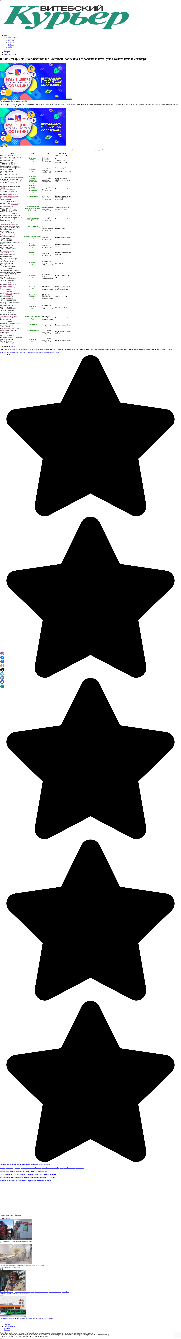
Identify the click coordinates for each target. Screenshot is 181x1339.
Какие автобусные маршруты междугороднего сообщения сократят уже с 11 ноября (27, 1318)
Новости (6, 35)
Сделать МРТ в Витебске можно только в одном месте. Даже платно (22, 1265)
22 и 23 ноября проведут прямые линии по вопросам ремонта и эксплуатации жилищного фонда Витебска (34, 1292)
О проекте (7, 51)
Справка (69, 99)
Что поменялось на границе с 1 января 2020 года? (16, 1241)
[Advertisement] (56, 1199)
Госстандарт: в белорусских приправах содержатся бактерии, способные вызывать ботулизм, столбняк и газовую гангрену (42, 1168)
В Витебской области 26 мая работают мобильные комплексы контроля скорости (28, 1174)
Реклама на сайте (9, 1326)
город (17, 352)
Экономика (11, 39)
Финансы (11, 40)
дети (21, 352)
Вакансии (7, 1328)
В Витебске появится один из (10, 1177)
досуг (24, 352)
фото (57, 352)
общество (52, 352)
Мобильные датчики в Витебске (10, 1215)
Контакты (7, 52)
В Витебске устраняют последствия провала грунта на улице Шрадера (24, 1171)
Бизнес (10, 47)
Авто (9, 44)
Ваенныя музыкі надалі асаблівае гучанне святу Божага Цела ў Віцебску (25, 1164)
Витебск (12, 352)
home (1, 352)
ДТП (9, 49)
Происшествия (12, 37)
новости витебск (43, 352)
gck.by (13, 346)
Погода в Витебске (10, 54)
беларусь (6, 352)
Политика (11, 42)
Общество (11, 46)
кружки (29, 352)
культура (35, 352)
